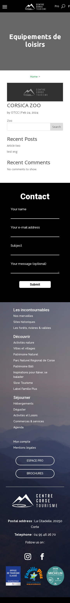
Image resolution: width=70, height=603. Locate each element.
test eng (12, 151)
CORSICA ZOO (24, 105)
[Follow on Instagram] (27, 556)
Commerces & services (28, 421)
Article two (13, 145)
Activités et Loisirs (25, 415)
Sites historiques (24, 321)
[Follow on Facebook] (42, 556)
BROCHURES (35, 473)
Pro (57, 6)
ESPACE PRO (35, 460)
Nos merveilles (23, 315)
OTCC (15, 112)
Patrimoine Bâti (23, 366)
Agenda (18, 427)
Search (56, 127)
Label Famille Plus (25, 388)
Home (34, 76)
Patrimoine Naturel (25, 354)
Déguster (19, 409)
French (69, 6)
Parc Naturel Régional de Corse (34, 360)
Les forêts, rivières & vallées (32, 327)
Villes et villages (24, 348)
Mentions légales (24, 447)
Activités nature (23, 342)
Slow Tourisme (23, 382)
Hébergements (23, 403)
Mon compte (21, 441)
